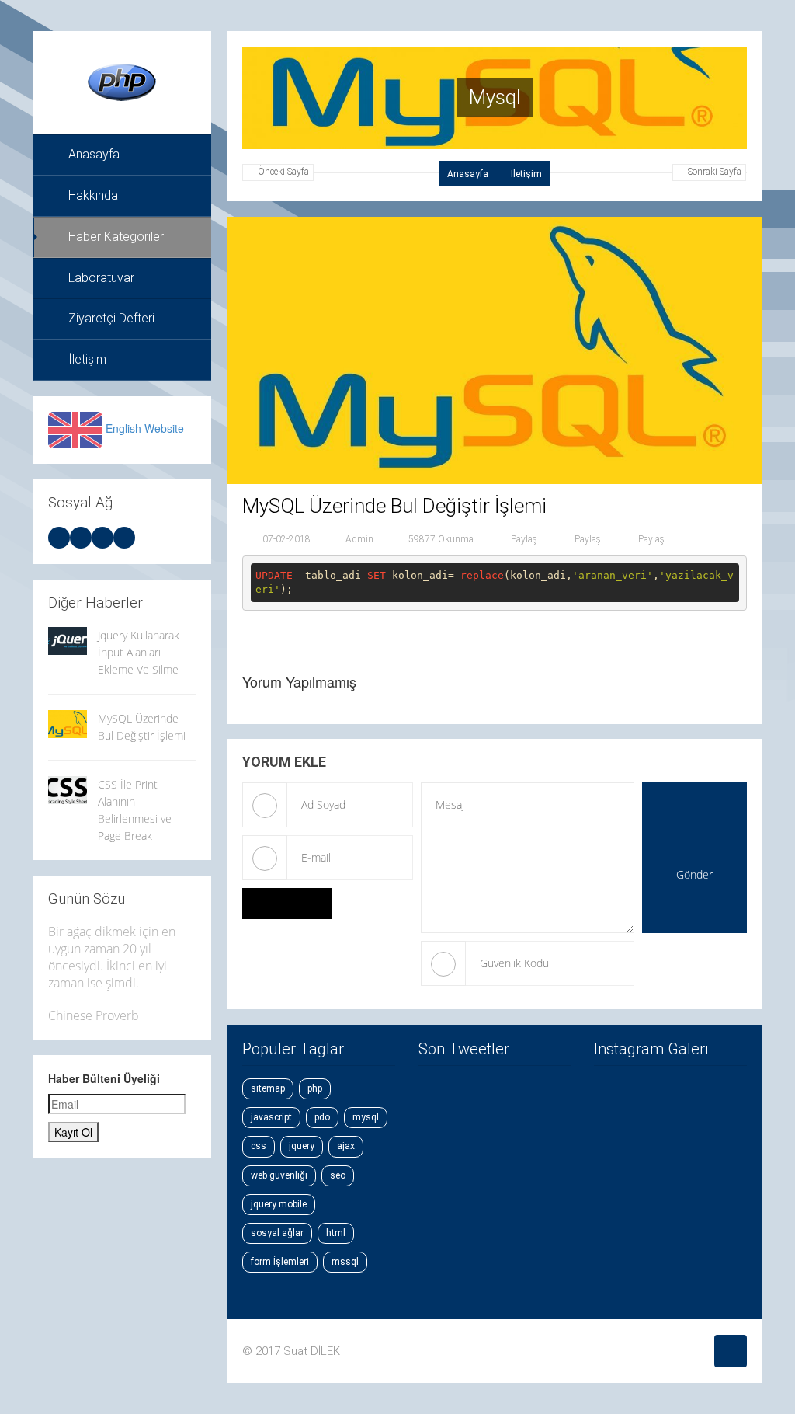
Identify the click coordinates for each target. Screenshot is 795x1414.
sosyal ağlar (277, 1233)
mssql (345, 1261)
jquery (301, 1146)
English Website (145, 428)
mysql (365, 1117)
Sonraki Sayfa (714, 171)
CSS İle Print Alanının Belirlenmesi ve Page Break (135, 810)
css (258, 1146)
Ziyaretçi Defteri (111, 318)
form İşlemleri (280, 1261)
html (335, 1233)
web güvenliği (279, 1175)
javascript (271, 1117)
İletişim (87, 359)
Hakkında (93, 195)
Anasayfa (94, 154)
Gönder (694, 874)
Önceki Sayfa (283, 171)
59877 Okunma (441, 538)
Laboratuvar (101, 277)
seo (337, 1175)
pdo (322, 1117)
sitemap (268, 1088)
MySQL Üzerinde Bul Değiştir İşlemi (142, 727)
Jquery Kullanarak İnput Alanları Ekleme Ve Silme (138, 652)
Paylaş (523, 538)
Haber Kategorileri (117, 236)
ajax (346, 1146)
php (314, 1088)
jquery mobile (279, 1204)
